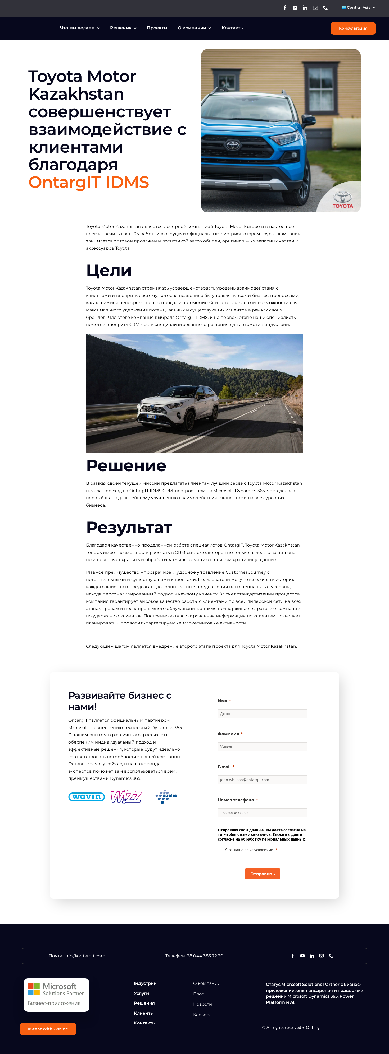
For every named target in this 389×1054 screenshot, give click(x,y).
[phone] (325, 7)
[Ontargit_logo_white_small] (33, 24)
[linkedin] (305, 7)
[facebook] (285, 7)
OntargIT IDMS (88, 182)
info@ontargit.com (84, 955)
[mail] (315, 7)
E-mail (224, 767)
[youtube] (295, 7)
